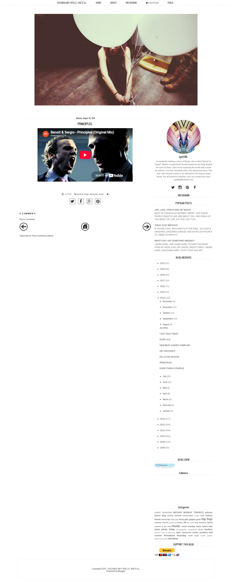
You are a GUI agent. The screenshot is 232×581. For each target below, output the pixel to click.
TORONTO (199, 512)
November (167, 307)
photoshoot (192, 529)
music (101, 194)
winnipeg (173, 538)
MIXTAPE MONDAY (182, 512)
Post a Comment (27, 219)
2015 (162, 292)
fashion (209, 515)
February (167, 405)
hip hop (207, 519)
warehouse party (161, 539)
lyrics (210, 522)
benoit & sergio (82, 194)
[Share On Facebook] (81, 201)
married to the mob (163, 526)
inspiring (158, 522)
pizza (200, 529)
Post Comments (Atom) (42, 236)
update (209, 536)
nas (210, 526)
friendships (166, 519)
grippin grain (195, 519)
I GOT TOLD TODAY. (169, 334)
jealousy (172, 523)
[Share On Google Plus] (89, 201)
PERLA (170, 2)
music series (202, 526)
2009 (162, 442)
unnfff (203, 536)
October (166, 313)
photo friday (168, 529)
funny (181, 519)
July (164, 376)
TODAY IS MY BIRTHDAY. (166, 225)
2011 (162, 430)
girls (187, 519)
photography (181, 529)
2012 (162, 425)
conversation (187, 516)
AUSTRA (164, 328)
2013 (162, 419)
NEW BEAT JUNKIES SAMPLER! (175, 345)
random (208, 529)
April (165, 393)
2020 (162, 269)
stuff (210, 532)
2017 (162, 280)
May (165, 388)
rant (178, 532)
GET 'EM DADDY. (168, 351)
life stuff (190, 523)
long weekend (200, 522)
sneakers (203, 532)
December (167, 301)
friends (158, 519)
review (195, 532)
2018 (162, 275)
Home (98, 2)
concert (177, 515)
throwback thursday (175, 535)
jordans (180, 522)
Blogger (121, 571)
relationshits (186, 532)
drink (202, 516)
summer (158, 535)
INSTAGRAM (131, 2)
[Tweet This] (72, 201)
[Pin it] (98, 201)
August (166, 324)
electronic (94, 194)
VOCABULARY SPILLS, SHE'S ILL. (72, 2)
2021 (162, 263)
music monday (188, 526)
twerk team (193, 536)
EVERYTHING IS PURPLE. (172, 368)
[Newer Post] (24, 230)
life (185, 522)
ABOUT (113, 2)
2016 (162, 286)
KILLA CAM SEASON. (170, 357)
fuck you (175, 519)
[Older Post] (147, 230)
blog (164, 515)
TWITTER (153, 3)
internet (165, 522)
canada (170, 516)
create (196, 516)
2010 (162, 436)
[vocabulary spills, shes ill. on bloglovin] (165, 467)
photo (157, 529)
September (168, 319)
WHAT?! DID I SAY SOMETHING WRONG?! (174, 241)
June (165, 382)
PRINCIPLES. (166, 362)
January (166, 411)
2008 (162, 448)
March (165, 399)
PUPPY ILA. (165, 339)
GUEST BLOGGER (163, 512)
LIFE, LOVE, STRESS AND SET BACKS (173, 210)
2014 (162, 298)
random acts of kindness (165, 533)
